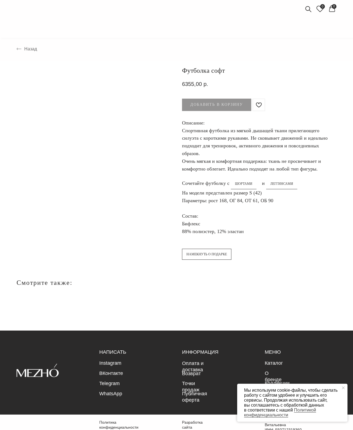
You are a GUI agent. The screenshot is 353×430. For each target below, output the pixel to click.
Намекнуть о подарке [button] (206, 254)
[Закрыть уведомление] (343, 388)
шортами (243, 184)
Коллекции (277, 383)
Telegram (109, 383)
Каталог (274, 363)
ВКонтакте (111, 373)
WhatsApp (110, 393)
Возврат (191, 373)
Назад (30, 49)
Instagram (110, 363)
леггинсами (281, 184)
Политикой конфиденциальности (280, 412)
